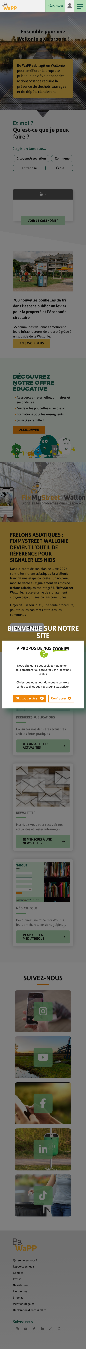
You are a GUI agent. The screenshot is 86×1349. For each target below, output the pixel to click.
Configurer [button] (58, 698)
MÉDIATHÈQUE (55, 5)
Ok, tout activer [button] (27, 698)
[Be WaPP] (23, 6)
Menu (80, 6)
